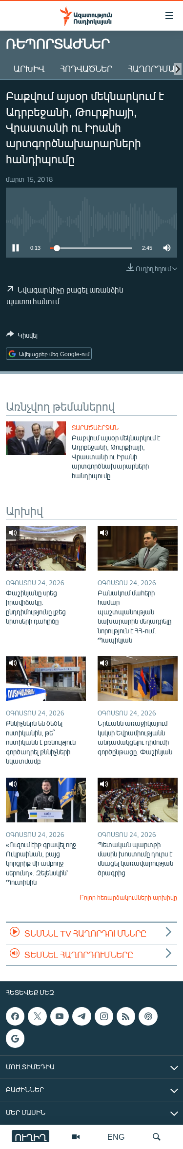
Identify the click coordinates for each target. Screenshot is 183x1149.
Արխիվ (29, 68)
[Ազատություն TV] (75, 1137)
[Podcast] (148, 1016)
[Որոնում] (156, 1137)
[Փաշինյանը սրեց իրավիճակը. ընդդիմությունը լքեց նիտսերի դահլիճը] (46, 548)
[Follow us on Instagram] (104, 1016)
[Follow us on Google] (15, 1038)
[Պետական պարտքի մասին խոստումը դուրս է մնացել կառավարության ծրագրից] (138, 800)
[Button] (22, 337)
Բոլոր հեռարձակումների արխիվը (128, 897)
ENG (115, 1136)
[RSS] (126, 1016)
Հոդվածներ (86, 68)
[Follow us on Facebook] (15, 1016)
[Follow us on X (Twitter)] (37, 1016)
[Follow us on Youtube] (59, 1016)
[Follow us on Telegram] (81, 1016)
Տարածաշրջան (95, 428)
